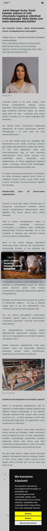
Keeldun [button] (28, 518)
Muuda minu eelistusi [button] (28, 523)
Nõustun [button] (28, 514)
